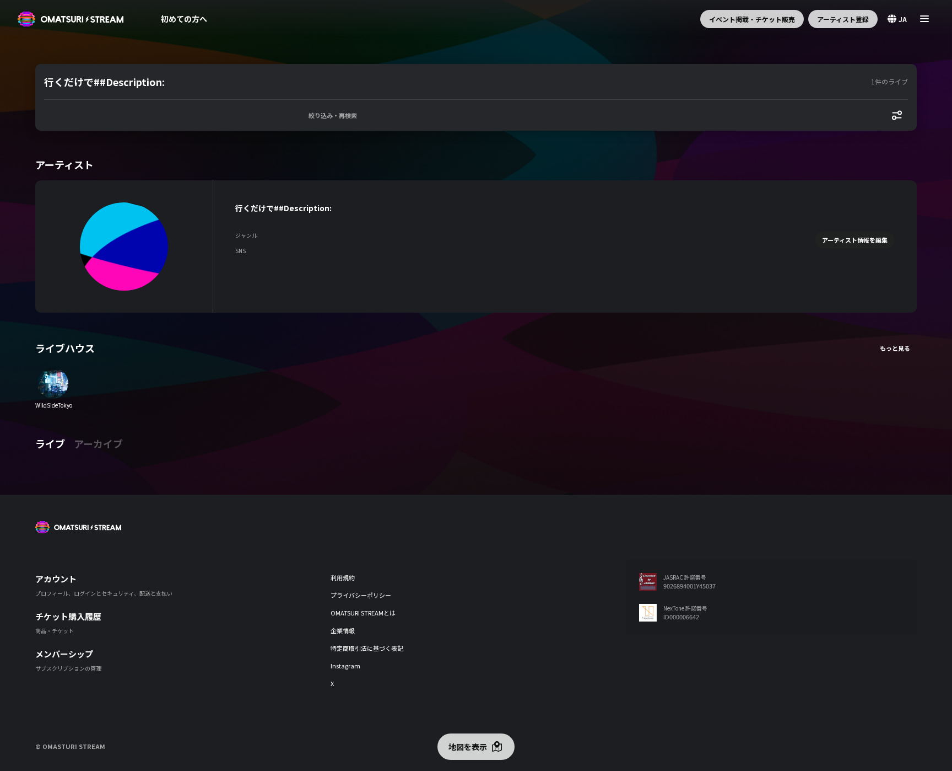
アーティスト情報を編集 (855, 239)
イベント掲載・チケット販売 (752, 19)
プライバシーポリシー (361, 595)
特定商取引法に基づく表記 (367, 648)
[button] (455, 81)
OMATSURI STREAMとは (363, 612)
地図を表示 (467, 746)
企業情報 (343, 630)
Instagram (345, 665)
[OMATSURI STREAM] (70, 19)
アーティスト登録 (843, 19)
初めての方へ (184, 18)
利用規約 (343, 577)
